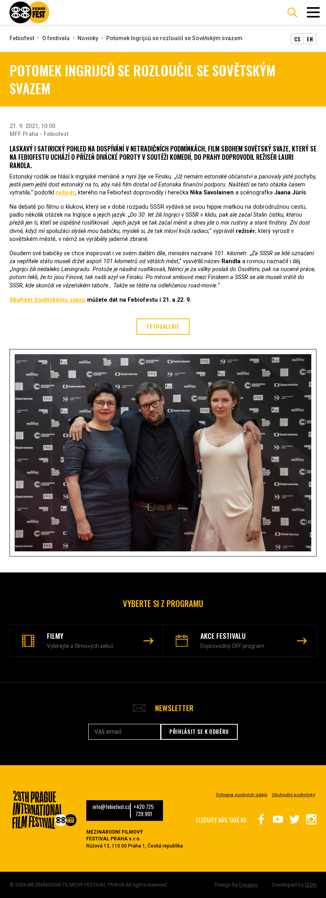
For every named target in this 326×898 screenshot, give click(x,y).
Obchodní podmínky (293, 794)
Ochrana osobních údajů (241, 794)
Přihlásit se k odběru (199, 731)
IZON (310, 885)
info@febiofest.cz (111, 807)
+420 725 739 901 (144, 810)
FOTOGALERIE (163, 326)
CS (297, 39)
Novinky (88, 38)
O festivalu (56, 38)
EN (310, 39)
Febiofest (22, 38)
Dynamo (248, 885)
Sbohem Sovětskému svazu (47, 300)
